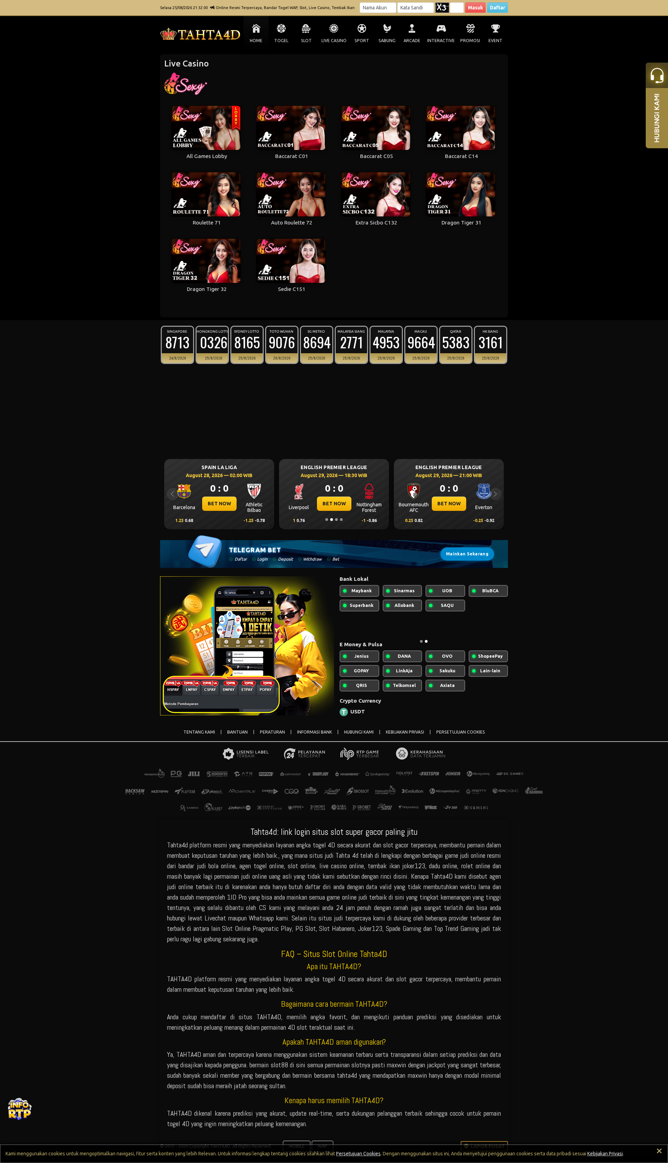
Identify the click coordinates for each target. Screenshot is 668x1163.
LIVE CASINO (334, 40)
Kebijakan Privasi (605, 1153)
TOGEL (281, 40)
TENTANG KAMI (199, 732)
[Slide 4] (341, 519)
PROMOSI (470, 40)
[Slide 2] (331, 519)
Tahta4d (177, 844)
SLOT (306, 40)
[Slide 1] (326, 519)
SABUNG (387, 40)
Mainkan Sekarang (467, 554)
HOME (256, 40)
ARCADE (412, 40)
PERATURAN (272, 732)
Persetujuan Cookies (358, 1153)
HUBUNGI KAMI (359, 732)
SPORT (362, 40)
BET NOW (219, 503)
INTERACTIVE (441, 40)
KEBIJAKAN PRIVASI (405, 732)
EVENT (495, 40)
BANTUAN (237, 732)
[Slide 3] (336, 519)
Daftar (497, 7)
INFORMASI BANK (314, 732)
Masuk (475, 7)
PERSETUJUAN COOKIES (460, 732)
